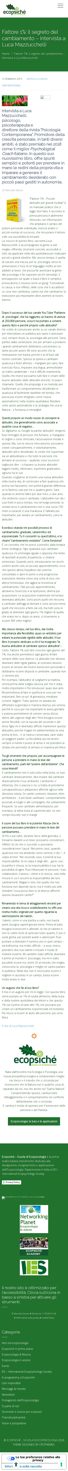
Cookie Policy (48, 1317)
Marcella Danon (37, 78)
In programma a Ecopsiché (18, 1377)
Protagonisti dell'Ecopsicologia (20, 1400)
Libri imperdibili (11, 85)
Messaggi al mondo (14, 1389)
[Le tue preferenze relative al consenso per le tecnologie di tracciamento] (61, 1464)
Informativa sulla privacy (27, 1317)
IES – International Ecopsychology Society (27, 1371)
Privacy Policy (13, 1182)
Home (5, 53)
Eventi (5, 1366)
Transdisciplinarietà (13, 1417)
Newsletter (8, 1394)
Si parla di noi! (10, 1406)
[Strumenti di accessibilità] (16, 1464)
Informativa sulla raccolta (23, 1466)
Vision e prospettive (14, 1423)
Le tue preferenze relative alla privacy (38, 1458)
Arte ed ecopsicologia (15, 1343)
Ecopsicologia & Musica (16, 1354)
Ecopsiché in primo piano (17, 1349)
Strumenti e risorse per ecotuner (22, 1412)
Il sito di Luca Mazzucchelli (18, 1026)
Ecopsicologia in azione (16, 1360)
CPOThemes (47, 1444)
